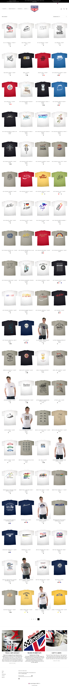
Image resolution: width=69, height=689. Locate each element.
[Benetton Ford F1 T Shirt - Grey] (43, 492)
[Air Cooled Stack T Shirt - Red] (58, 282)
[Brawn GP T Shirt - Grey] (26, 552)
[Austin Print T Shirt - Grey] (8, 432)
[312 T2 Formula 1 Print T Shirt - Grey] (10, 46)
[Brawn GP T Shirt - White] (25, 552)
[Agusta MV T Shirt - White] (41, 75)
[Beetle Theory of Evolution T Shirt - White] (25, 463)
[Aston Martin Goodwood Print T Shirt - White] (42, 403)
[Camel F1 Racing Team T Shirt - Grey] (60, 612)
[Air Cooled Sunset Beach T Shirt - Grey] (26, 313)
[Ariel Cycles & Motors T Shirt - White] (41, 373)
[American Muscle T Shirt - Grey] (8, 372)
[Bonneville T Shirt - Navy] (27, 522)
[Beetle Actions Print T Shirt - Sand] (44, 432)
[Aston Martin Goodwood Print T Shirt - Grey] (40, 403)
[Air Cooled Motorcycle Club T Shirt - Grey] (26, 253)
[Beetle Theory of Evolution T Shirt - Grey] (24, 463)
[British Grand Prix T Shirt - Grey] (43, 582)
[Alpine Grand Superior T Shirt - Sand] (61, 343)
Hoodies (20, 8)
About (3, 671)
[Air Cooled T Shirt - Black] (58, 312)
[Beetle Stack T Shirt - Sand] (11, 462)
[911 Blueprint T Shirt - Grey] (43, 45)
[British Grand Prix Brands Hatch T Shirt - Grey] (26, 583)
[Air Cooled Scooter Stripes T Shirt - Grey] (26, 283)
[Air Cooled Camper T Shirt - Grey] (43, 164)
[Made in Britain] (34, 640)
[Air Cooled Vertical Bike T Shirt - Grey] (9, 343)
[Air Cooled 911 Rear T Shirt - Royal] (60, 75)
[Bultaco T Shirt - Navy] (60, 582)
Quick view (10, 40)
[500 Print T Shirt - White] (26, 45)
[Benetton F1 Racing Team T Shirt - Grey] (26, 493)
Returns (3, 677)
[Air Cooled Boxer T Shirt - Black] (10, 164)
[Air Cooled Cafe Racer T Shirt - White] (25, 165)
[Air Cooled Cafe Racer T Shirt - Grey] (26, 165)
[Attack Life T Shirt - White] (58, 402)
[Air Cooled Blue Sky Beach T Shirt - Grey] (43, 135)
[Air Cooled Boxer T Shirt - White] (8, 164)
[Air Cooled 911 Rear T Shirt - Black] (58, 75)
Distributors (4, 674)
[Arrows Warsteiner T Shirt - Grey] (26, 402)
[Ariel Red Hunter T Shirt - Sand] (61, 372)
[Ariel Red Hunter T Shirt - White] (58, 372)
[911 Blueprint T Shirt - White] (42, 45)
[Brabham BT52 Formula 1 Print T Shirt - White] (42, 523)
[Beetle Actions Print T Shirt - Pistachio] (43, 432)
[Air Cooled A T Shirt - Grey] (9, 104)
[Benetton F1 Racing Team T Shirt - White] (25, 493)
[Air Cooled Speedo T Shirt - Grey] (43, 282)
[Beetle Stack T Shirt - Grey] (7, 462)
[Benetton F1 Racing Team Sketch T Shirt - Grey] (10, 493)
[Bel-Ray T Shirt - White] (41, 462)
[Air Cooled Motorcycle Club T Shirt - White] (25, 253)
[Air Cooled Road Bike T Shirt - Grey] (10, 282)
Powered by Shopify (34, 685)
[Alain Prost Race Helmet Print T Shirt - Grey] (43, 343)
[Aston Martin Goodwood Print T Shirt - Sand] (44, 403)
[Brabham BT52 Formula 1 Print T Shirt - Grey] (43, 523)
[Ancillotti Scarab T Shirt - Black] (27, 372)
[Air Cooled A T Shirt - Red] (10, 104)
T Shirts (4, 8)
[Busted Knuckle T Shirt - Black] (10, 612)
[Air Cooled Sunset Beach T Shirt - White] (25, 313)
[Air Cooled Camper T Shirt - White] (42, 164)
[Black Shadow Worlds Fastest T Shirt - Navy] (10, 523)
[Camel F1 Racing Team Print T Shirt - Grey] (43, 613)
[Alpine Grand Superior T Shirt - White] (58, 343)
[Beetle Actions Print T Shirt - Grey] (40, 432)
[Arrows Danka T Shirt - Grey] (10, 402)
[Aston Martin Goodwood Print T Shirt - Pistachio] (43, 403)
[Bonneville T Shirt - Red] (26, 522)
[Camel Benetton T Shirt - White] (26, 612)
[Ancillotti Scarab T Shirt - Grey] (26, 372)
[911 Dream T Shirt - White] (58, 45)
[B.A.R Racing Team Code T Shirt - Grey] (26, 433)
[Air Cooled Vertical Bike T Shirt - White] (8, 343)
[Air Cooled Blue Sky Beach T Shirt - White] (42, 135)
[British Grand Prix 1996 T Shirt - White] (58, 553)
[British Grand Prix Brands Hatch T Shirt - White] (25, 583)
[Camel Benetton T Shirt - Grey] (27, 612)
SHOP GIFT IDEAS (12, 663)
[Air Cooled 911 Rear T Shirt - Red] (59, 75)
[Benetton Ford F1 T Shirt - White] (42, 492)
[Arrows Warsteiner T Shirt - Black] (27, 402)
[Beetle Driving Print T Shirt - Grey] (57, 432)
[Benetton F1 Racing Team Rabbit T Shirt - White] (58, 463)
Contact (3, 675)
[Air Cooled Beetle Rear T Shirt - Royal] (60, 105)
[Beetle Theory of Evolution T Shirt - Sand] (28, 463)
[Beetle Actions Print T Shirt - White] (42, 432)
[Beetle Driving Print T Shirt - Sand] (61, 432)
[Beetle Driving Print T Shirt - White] (58, 432)
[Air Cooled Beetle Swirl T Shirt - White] (25, 135)
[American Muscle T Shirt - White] (9, 372)
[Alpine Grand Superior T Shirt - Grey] (57, 343)
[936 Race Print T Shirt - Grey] (10, 75)
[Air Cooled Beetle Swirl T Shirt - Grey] (26, 135)
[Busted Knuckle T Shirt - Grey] (9, 612)
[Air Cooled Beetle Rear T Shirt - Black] (58, 105)
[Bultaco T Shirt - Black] (58, 582)
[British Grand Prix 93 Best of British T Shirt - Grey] (10, 583)
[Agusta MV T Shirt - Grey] (42, 75)
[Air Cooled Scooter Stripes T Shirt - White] (25, 283)
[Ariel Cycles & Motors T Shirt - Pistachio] (42, 373)
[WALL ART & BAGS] (12, 640)
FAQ (2, 672)
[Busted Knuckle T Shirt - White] (8, 612)
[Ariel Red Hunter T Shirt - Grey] (57, 372)
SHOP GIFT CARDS (56, 660)
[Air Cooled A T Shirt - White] (8, 104)
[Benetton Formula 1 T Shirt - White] (58, 492)
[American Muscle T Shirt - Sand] (10, 372)
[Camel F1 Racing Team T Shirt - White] (59, 612)
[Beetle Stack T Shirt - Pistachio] (10, 462)
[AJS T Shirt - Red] (26, 342)
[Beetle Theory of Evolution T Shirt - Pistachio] (26, 463)
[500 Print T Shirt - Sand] (27, 45)
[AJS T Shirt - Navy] (27, 342)
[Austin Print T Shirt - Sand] (10, 432)
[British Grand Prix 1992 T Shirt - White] (42, 553)
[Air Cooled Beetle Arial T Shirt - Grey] (42, 105)
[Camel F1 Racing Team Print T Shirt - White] (42, 613)
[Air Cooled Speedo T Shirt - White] (42, 282)
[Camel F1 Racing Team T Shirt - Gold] (58, 612)
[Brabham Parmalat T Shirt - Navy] (10, 552)
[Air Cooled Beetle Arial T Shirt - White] (41, 105)
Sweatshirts (12, 8)
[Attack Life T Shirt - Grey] (57, 402)
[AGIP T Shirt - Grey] (26, 75)
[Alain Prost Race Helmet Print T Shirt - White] (42, 343)
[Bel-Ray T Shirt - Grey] (42, 462)
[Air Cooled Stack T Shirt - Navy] (61, 282)
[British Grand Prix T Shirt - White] (42, 582)
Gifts (26, 8)
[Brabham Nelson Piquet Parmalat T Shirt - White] (58, 523)
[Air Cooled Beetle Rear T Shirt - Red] (59, 105)
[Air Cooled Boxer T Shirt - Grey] (9, 164)
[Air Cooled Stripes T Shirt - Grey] (10, 312)
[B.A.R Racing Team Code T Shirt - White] (25, 433)
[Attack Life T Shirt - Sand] (61, 402)
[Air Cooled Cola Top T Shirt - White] (58, 164)
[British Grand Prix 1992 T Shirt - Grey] (43, 553)
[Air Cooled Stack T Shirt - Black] (57, 282)
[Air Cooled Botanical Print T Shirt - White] (58, 135)
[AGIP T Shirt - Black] (27, 75)
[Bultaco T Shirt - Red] (59, 582)
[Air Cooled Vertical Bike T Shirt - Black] (10, 343)
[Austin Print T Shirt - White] (9, 432)
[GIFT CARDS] (56, 640)
